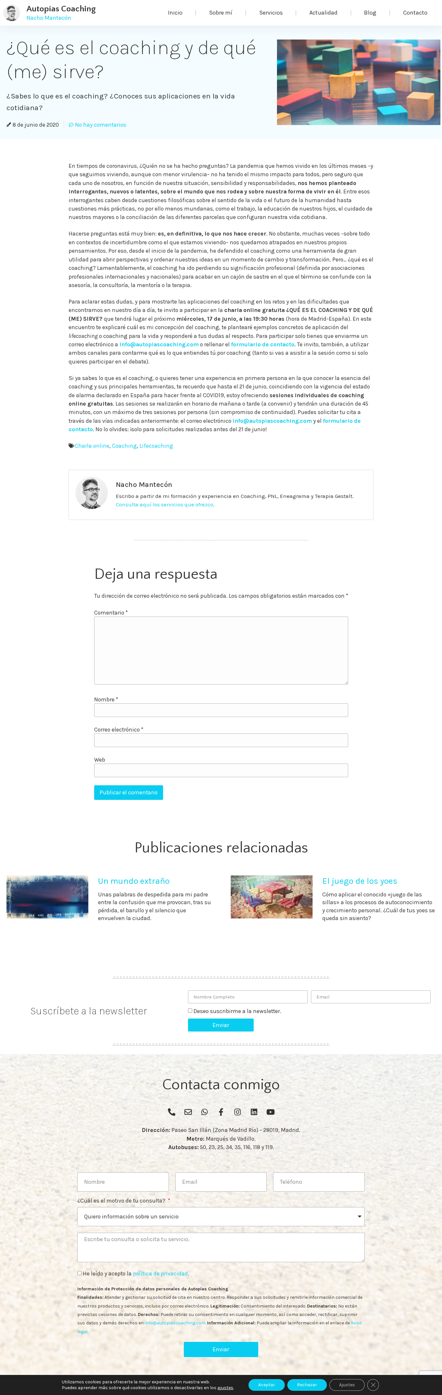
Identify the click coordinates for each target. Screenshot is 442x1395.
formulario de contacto (262, 344)
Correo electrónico (118, 730)
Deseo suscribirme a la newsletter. (237, 1011)
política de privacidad (160, 1273)
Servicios (271, 12)
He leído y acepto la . (136, 1273)
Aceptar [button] (266, 1385)
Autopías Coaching (61, 9)
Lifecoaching (156, 446)
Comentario (111, 613)
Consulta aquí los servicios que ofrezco (164, 504)
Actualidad (323, 12)
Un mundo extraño (134, 881)
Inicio (175, 12)
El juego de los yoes (359, 881)
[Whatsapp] (204, 1111)
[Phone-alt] (171, 1111)
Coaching (124, 446)
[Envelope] (188, 1111)
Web (99, 760)
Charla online (92, 446)
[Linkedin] (254, 1111)
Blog (370, 12)
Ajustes (347, 1385)
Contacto (415, 12)
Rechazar (307, 1385)
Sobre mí (220, 12)
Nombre (106, 700)
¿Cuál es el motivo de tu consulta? (122, 1201)
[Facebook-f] (221, 1111)
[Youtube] (270, 1111)
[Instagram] (237, 1111)
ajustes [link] (225, 1387)
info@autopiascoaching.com (159, 344)
